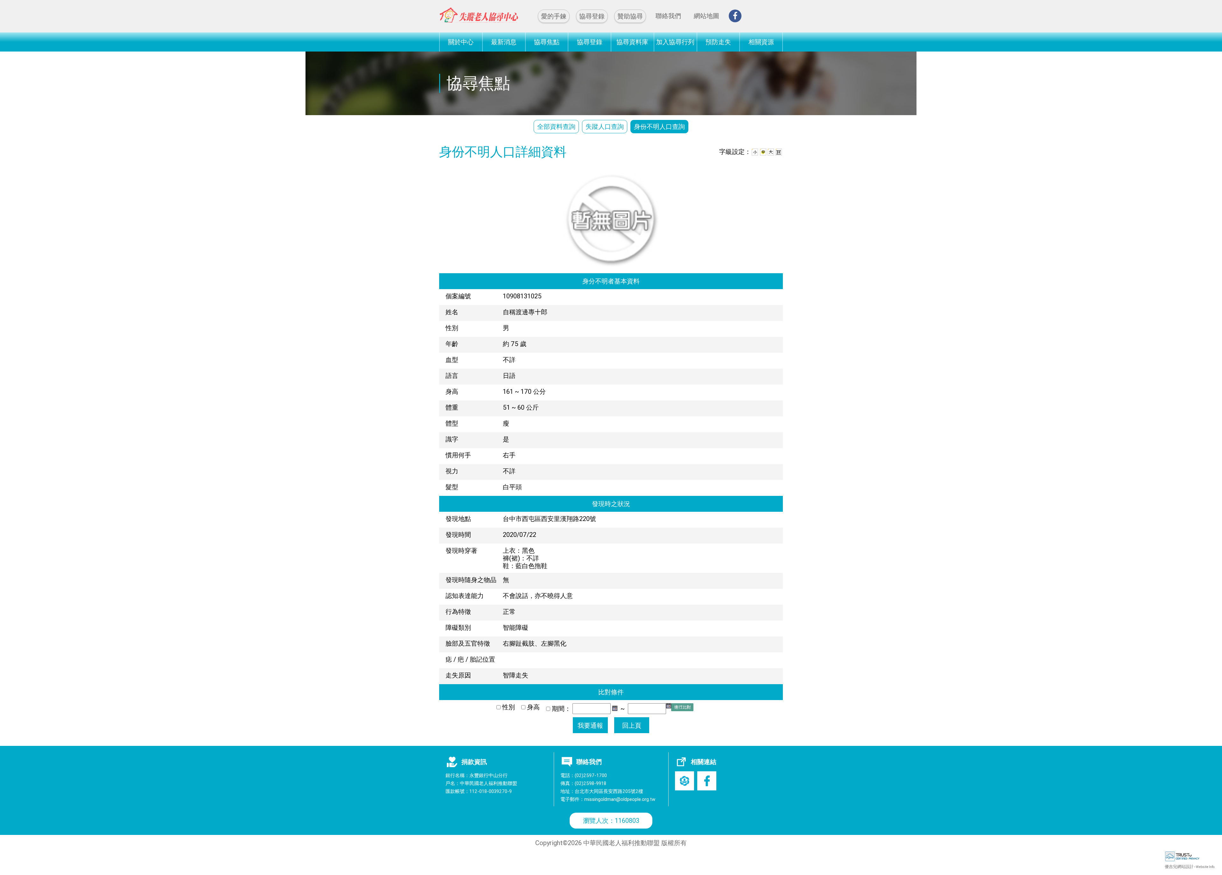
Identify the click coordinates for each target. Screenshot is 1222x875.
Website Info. (1205, 867)
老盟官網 (684, 780)
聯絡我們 (668, 16)
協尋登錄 (592, 16)
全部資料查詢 (556, 126)
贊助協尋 (630, 16)
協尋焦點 (546, 42)
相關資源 (761, 42)
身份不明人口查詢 (659, 126)
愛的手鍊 (553, 16)
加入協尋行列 (675, 42)
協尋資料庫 (632, 42)
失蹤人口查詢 (605, 126)
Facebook (706, 780)
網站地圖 (706, 16)
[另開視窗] (735, 16)
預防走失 (718, 42)
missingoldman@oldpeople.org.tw (619, 799)
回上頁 (631, 725)
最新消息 (503, 42)
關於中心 (461, 42)
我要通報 (590, 725)
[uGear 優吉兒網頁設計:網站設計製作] (1193, 856)
